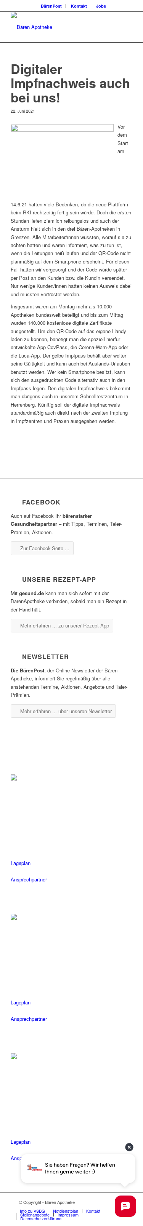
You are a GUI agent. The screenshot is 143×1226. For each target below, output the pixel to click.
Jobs (101, 6)
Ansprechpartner (29, 879)
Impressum (68, 1215)
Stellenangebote (35, 1215)
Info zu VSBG (32, 1211)
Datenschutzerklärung (40, 1218)
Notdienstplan (65, 1211)
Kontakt (79, 6)
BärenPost (51, 6)
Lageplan (21, 863)
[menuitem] (51, 6)
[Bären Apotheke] (59, 27)
